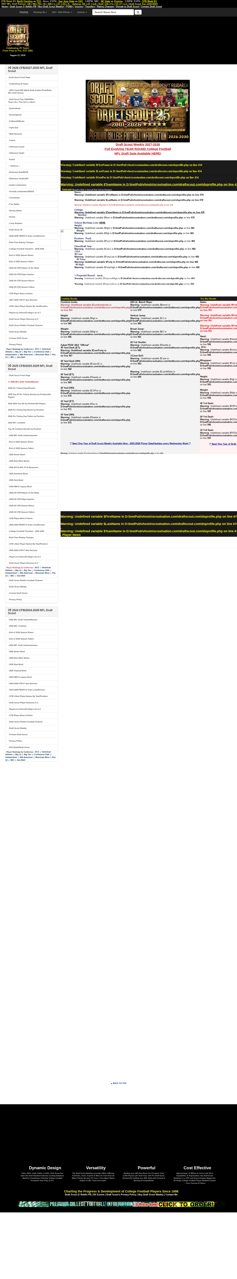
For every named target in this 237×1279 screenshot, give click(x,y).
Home (24, 12)
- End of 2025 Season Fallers (21, 261)
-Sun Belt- (21, 357)
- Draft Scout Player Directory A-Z (23, 319)
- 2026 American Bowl (18, 474)
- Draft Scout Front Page (19, 77)
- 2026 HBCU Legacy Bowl (20, 486)
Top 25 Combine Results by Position (24, 429)
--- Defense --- (14, 166)
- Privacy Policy (15, 344)
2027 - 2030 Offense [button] (61, 12)
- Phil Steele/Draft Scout (19, 747)
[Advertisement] (136, 40)
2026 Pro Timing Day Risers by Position (26, 410)
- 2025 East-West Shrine (18, 658)
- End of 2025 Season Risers (20, 255)
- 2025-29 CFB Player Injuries (21, 274)
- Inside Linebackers (17, 185)
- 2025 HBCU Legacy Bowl (20, 677)
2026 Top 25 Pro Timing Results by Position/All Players (29, 395)
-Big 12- (18, 352)
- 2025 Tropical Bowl (17, 671)
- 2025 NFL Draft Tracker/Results (22, 620)
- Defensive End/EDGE (18, 172)
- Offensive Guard (16, 147)
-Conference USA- (41, 352)
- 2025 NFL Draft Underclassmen (22, 645)
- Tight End (13, 128)
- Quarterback (14, 108)
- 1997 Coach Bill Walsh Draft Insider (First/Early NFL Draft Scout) (30, 91)
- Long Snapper (15, 223)
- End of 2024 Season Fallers (21, 639)
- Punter (11, 217)
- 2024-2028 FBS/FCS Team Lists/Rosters (26, 690)
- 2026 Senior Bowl (16, 454)
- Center (11, 140)
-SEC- (12, 357)
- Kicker (11, 159)
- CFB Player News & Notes (20, 293)
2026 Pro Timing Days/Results (21, 388)
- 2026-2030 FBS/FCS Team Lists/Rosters (26, 236)
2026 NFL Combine (16, 423)
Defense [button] (81, 12)
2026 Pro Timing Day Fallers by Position (26, 416)
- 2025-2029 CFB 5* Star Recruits (22, 550)
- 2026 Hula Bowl (15, 480)
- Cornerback (14, 198)
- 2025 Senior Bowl (16, 651)
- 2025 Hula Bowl (15, 664)
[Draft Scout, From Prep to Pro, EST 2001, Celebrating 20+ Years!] (17, 35)
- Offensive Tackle (16, 153)
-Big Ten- (27, 352)
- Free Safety (13, 204)
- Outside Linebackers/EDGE (21, 191)
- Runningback (15, 115)
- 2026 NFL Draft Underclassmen (22, 435)
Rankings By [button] (39, 12)
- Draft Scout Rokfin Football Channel (25, 325)
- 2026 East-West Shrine (18, 461)
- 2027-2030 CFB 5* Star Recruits (22, 300)
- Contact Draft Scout (17, 338)
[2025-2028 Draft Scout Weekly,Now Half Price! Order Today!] (121, 1204)
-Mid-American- (26, 354)
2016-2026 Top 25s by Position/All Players (27, 404)
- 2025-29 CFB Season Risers (21, 281)
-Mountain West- (42, 354)
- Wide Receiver (15, 134)
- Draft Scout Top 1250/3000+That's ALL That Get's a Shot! (21, 100)
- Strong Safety (15, 211)
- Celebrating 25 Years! (18, 84)
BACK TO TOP (119, 1083)
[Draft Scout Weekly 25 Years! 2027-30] (138, 111)
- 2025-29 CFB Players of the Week (23, 268)
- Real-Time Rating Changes (21, 242)
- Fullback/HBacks (16, 121)
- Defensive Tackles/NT (18, 179)
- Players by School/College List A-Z (24, 313)
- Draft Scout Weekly (17, 332)
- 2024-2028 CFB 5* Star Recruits (22, 683)
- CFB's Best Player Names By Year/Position (28, 306)
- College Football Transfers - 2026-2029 (26, 531)
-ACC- (37, 349)
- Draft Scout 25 (15, 230)
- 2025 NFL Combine (17, 626)
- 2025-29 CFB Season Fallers (21, 287)
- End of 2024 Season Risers (20, 632)
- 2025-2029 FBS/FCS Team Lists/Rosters (26, 525)
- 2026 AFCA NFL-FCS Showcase (23, 467)
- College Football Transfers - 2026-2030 (26, 249)
